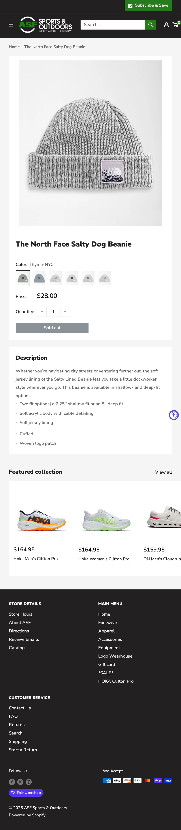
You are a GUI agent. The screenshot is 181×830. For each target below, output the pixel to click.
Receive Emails (24, 639)
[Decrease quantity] (41, 311)
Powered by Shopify (27, 815)
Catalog (17, 648)
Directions (19, 631)
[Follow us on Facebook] (12, 781)
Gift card (106, 664)
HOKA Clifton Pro (116, 681)
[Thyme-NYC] (23, 278)
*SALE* (105, 673)
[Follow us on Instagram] (29, 781)
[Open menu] (11, 24)
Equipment (109, 648)
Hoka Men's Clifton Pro (35, 559)
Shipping (18, 741)
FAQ (13, 716)
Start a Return (23, 750)
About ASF (20, 623)
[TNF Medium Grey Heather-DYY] (105, 278)
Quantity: (25, 312)
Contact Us (20, 708)
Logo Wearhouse (115, 656)
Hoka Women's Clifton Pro (104, 559)
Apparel (106, 631)
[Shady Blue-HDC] (39, 278)
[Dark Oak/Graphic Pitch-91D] (56, 278)
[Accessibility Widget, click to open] (174, 415)
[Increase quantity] (65, 311)
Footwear (107, 623)
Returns (17, 725)
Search (16, 733)
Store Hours (20, 614)
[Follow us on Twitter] (20, 781)
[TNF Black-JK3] (88, 278)
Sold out (52, 328)
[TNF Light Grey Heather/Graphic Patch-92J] (72, 278)
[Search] (150, 25)
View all (164, 472)
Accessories (110, 639)
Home (14, 46)
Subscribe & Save (151, 5)
